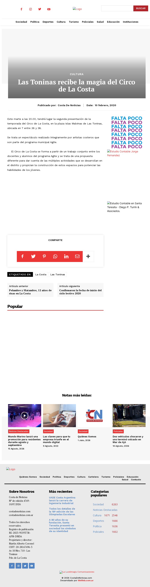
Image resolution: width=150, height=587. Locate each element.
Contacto (136, 479)
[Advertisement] (58, 202)
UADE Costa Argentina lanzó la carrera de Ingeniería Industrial (62, 500)
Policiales (118, 431)
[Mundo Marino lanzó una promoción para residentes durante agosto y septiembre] (24, 415)
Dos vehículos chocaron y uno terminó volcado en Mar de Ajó (128, 439)
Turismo (105, 477)
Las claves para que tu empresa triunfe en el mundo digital (56, 439)
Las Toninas (57, 274)
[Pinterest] (44, 256)
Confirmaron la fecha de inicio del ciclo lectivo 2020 (80, 291)
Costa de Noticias (69, 105)
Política (57, 477)
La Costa (40, 274)
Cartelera (93, 477)
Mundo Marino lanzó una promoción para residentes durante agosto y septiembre (24, 441)
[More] (88, 256)
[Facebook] (21, 9)
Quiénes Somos (87, 436)
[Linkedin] (66, 256)
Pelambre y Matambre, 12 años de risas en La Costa (30, 291)
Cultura (77, 74)
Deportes (69, 477)
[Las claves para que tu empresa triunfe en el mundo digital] (59, 415)
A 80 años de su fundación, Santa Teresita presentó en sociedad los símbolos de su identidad (62, 525)
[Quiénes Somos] (94, 415)
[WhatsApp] (55, 256)
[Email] (77, 256)
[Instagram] (30, 9)
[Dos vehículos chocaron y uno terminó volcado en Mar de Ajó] (129, 415)
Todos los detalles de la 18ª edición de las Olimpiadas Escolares (62, 511)
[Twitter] (39, 9)
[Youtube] (48, 9)
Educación (132, 477)
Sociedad (48, 431)
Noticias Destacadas (18, 431)
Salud (125, 479)
